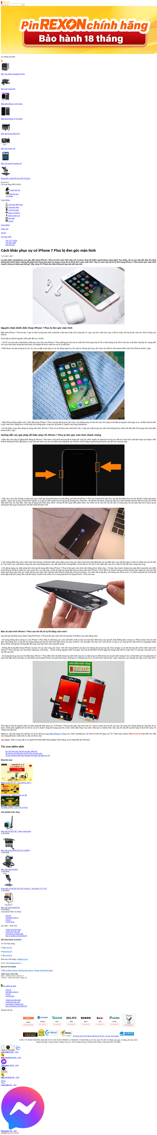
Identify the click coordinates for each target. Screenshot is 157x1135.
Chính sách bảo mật (13, 932)
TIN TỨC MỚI (11, 241)
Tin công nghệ (6, 237)
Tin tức (3, 233)
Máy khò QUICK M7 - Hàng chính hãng (16, 831)
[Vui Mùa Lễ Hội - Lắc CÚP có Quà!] (10, 806)
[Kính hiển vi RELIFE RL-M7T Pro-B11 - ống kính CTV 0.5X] (8, 887)
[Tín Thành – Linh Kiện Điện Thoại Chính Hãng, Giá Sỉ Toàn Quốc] (5, 3)
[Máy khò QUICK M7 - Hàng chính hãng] (8, 830)
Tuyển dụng (10, 922)
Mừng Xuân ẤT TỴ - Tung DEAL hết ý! (16, 783)
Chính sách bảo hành (13, 930)
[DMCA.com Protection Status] (41, 1036)
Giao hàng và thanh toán (14, 934)
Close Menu (5, 200)
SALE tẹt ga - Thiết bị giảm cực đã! (14, 795)
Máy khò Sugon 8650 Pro (10, 908)
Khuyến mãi (10, 245)
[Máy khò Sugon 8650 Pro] (8, 906)
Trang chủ (4, 229)
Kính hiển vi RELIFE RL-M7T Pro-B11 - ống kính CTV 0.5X (24, 888)
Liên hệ (8, 916)
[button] (8, 986)
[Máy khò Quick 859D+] (8, 868)
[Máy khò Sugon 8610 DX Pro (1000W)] (8, 849)
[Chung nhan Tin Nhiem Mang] (96, 1036)
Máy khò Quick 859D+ (9, 869)
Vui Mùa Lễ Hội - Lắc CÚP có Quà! (14, 807)
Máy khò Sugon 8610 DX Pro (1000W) (15, 850)
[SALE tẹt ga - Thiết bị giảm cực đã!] (10, 793)
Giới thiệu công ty (12, 918)
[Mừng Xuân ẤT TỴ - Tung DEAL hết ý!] (17, 781)
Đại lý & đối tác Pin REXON (16, 936)
